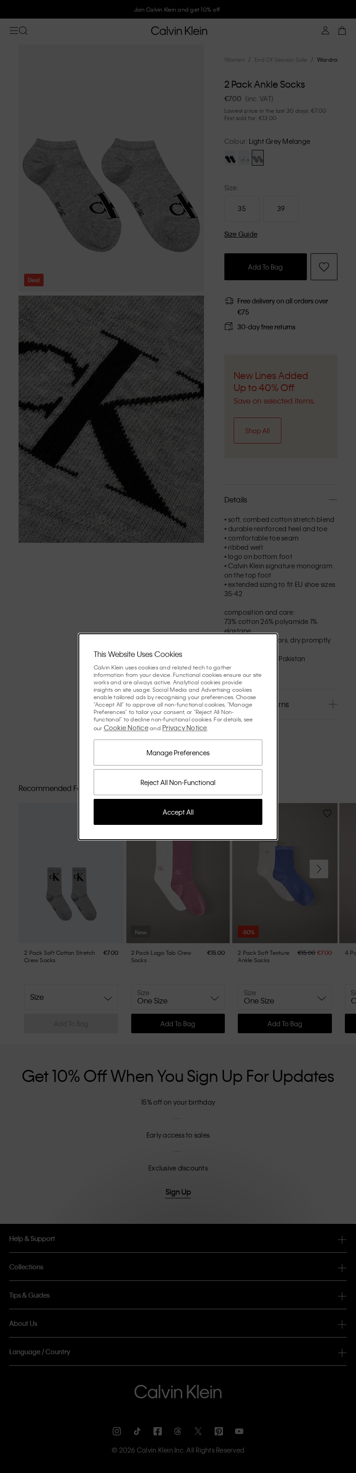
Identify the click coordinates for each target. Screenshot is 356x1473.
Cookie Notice (126, 727)
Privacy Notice (184, 727)
